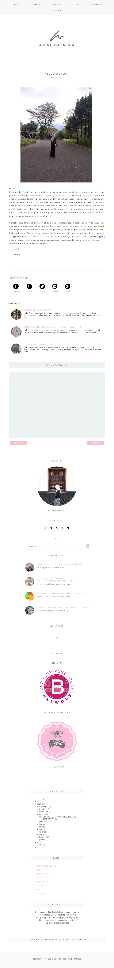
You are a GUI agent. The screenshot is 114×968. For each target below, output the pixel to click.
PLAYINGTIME (42, 885)
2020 (39, 804)
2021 (39, 801)
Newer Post (18, 443)
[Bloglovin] (68, 528)
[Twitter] (51, 528)
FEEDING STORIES (43, 877)
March (42, 834)
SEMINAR (40, 889)
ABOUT (37, 5)
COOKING (77, 5)
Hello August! (44, 821)
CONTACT (57, 11)
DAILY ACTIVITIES (43, 874)
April (41, 832)
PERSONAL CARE (43, 881)
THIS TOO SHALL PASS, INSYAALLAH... (39, 310)
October (43, 809)
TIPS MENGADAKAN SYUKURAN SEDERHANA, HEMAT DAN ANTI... (57, 818)
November (44, 806)
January (42, 839)
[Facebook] (45, 528)
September (44, 811)
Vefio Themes (75, 959)
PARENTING (57, 5)
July (40, 824)
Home (17, 5)
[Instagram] (56, 528)
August (42, 814)
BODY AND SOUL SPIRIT (46, 866)
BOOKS (39, 870)
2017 (39, 847)
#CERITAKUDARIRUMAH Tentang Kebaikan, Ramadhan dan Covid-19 (52, 327)
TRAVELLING (97, 5)
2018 (39, 845)
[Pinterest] (62, 528)
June (41, 827)
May (41, 829)
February (43, 837)
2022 (39, 798)
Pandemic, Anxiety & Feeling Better (38, 344)
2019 (39, 842)
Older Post (95, 443)
